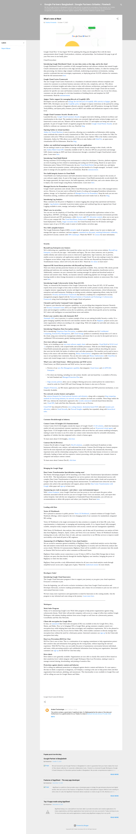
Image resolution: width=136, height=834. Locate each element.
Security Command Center (55, 307)
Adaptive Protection (50, 388)
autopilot (73, 230)
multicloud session (92, 565)
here (64, 75)
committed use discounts (87, 232)
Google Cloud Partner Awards (102, 124)
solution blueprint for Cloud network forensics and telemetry (67, 396)
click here (71, 439)
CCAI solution (98, 426)
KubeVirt (99, 139)
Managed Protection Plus (70, 377)
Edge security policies (54, 382)
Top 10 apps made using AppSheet (57, 802)
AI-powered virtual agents (104, 428)
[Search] (121, 5)
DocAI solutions (76, 445)
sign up (62, 486)
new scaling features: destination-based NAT (83, 407)
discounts (79, 217)
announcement (65, 95)
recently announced (84, 401)
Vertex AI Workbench (81, 513)
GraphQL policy (73, 104)
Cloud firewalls (62, 409)
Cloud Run (111, 356)
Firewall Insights (76, 409)
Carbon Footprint (53, 492)
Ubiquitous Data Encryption (65, 331)
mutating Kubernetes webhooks (106, 232)
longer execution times (70, 222)
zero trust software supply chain (74, 344)
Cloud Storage (79, 333)
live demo (94, 262)
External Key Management (61, 333)
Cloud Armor (94, 368)
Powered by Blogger (82, 825)
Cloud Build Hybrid (87, 165)
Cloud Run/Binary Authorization (76, 219)
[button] (117, 19)
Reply (53, 716)
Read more (115, 774)
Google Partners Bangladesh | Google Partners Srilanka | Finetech (77, 4)
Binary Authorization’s (83, 353)
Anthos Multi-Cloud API (55, 150)
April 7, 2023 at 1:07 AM (71, 709)
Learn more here (88, 596)
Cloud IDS (50, 403)
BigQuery (100, 320)
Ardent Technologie (57, 709)
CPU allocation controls (94, 217)
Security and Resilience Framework (65, 294)
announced (55, 624)
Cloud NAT (47, 407)
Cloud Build (103, 344)
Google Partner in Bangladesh (55, 759)
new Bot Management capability (69, 368)
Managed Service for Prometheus (86, 193)
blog (83, 126)
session (97, 235)
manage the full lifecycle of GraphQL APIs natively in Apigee (89, 101)
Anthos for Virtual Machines (53, 132)
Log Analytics (54, 204)
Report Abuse (5, 48)
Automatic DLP (49, 318)
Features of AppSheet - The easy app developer (62, 780)
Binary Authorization (97, 356)
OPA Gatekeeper (73, 235)
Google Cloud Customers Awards (68, 117)
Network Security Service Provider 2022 (99, 714)
